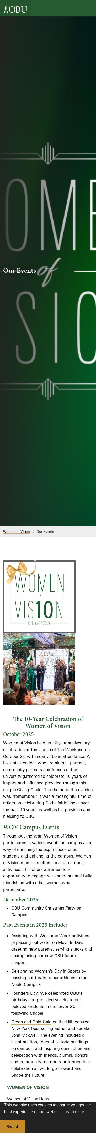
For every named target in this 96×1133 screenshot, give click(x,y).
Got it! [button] (12, 1126)
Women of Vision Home (28, 1098)
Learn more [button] (73, 1112)
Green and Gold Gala (31, 1021)
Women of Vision (16, 531)
